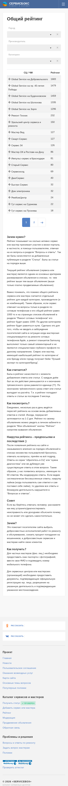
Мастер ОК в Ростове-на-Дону (27, 152)
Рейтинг (7, 712)
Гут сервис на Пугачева (24, 210)
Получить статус (11, 703)
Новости (7, 663)
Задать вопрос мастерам (16, 747)
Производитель (17, 41)
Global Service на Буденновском (28, 96)
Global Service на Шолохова (26, 102)
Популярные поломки (14, 688)
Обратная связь (11, 727)
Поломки (7, 752)
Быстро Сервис (19, 184)
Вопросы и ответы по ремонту (19, 742)
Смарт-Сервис (19, 139)
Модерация (9, 717)
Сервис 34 (17, 145)
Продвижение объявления (17, 722)
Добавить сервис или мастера (19, 707)
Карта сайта (9, 678)
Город (12, 28)
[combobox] (34, 34)
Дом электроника (20, 191)
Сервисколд (17, 171)
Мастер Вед (17, 132)
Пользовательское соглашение (19, 668)
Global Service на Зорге (24, 109)
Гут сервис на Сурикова (24, 204)
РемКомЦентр (19, 197)
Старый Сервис (19, 165)
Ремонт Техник (19, 115)
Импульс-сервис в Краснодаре (28, 158)
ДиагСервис (17, 178)
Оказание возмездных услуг (18, 673)
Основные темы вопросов (17, 683)
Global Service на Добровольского (29, 79)
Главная (7, 658)
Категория (14, 54)
